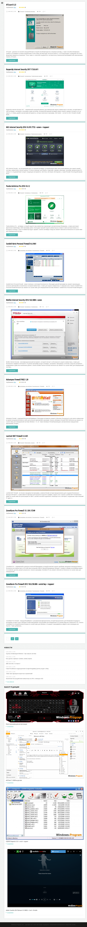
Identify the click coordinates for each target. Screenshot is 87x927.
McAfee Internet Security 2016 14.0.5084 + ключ (24, 300)
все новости (10, 681)
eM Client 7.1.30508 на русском (14, 780)
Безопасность (36, 250)
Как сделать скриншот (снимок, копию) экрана (19, 658)
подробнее (10, 726)
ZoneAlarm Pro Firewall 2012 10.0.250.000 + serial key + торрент (30, 584)
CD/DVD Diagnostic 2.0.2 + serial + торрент (17, 841)
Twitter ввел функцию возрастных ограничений (19, 673)
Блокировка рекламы (30, 11)
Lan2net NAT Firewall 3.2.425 (17, 436)
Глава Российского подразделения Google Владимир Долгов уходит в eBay (27, 668)
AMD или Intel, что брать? (13, 663)
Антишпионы (28, 76)
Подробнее (12, 60)
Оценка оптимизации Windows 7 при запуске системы (21, 653)
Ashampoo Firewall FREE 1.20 (17, 379)
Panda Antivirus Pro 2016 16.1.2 (18, 186)
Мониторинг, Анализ (30, 442)
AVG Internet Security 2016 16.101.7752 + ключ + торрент (27, 127)
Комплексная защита (37, 76)
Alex (15, 7)
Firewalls (22, 11)
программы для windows (26, 250)
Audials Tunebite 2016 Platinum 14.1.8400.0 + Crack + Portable (21, 910)
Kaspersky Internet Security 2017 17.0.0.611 (22, 69)
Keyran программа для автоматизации (16, 724)
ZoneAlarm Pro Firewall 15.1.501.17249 (20, 510)
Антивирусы (28, 134)
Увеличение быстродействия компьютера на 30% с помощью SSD (24, 678)
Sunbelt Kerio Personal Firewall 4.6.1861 (21, 244)
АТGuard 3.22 (11, 5)
